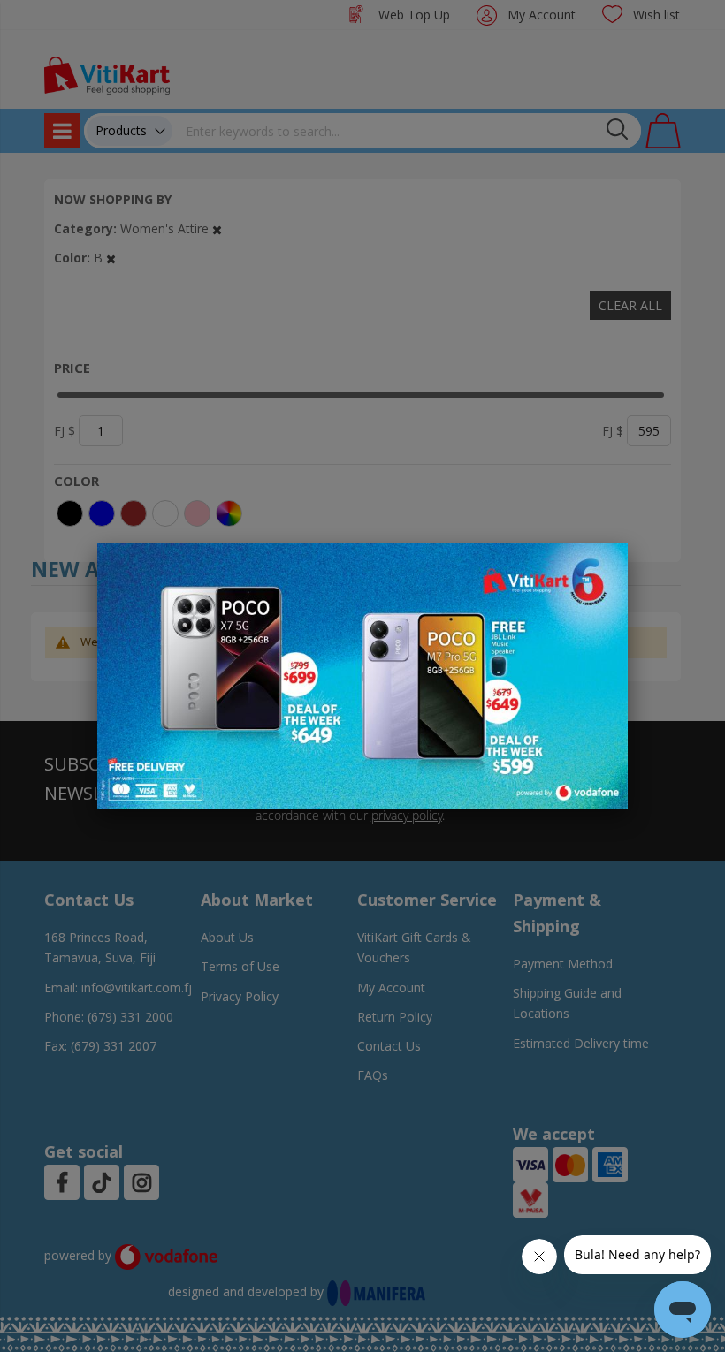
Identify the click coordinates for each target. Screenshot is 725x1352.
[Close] (603, 566)
